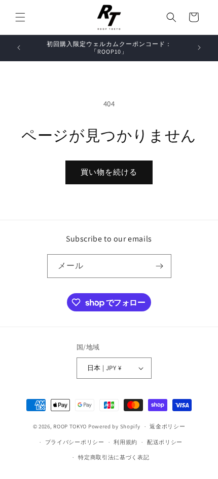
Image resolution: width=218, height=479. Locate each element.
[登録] (160, 266)
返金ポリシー (167, 426)
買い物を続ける (109, 172)
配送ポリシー (165, 442)
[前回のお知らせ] (19, 47)
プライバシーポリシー (74, 442)
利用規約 (125, 442)
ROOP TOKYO (70, 426)
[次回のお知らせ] (199, 47)
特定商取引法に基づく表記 (113, 457)
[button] (20, 17)
